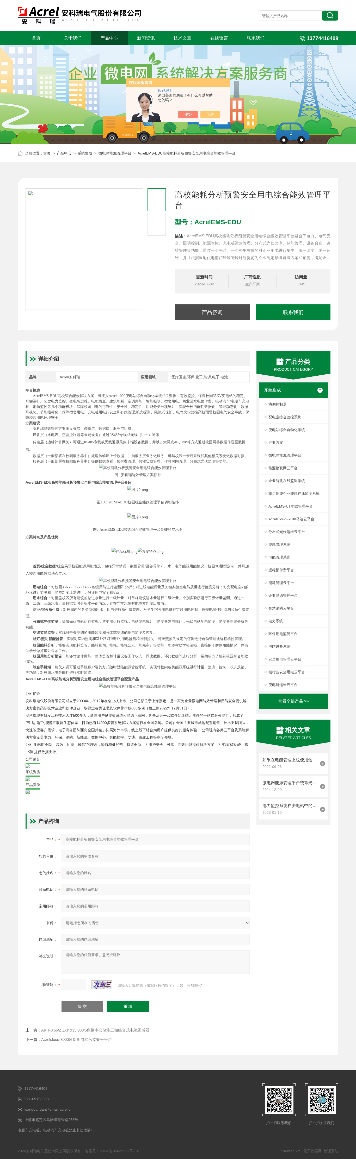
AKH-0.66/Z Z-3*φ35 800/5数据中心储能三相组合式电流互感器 (95, 1030)
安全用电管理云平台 (284, 659)
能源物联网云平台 (283, 468)
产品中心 (109, 38)
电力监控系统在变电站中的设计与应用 (289, 805)
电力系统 (275, 621)
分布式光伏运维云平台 (286, 532)
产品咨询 (212, 312)
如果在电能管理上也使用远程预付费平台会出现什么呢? (289, 760)
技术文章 (182, 38)
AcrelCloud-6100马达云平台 (291, 519)
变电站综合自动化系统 (286, 430)
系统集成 (85, 153)
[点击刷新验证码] (101, 984)
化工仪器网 (312, 1151)
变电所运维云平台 (283, 685)
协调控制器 (277, 404)
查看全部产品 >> (293, 701)
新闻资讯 (146, 38)
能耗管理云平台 (281, 583)
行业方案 (275, 442)
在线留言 (219, 38)
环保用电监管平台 (283, 634)
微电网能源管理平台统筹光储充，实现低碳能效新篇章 (289, 782)
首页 (36, 38)
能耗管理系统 (279, 544)
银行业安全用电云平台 (286, 672)
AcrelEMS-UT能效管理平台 (290, 506)
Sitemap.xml (291, 1151)
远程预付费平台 (281, 570)
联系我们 (256, 38)
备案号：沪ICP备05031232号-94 (112, 1151)
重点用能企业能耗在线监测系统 (294, 493)
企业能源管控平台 (283, 595)
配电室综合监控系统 (284, 417)
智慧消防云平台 (281, 608)
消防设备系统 (279, 646)
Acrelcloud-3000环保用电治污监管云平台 (76, 1039)
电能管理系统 (279, 557)
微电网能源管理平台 (115, 153)
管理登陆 (331, 1151)
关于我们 (73, 38)
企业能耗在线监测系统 (286, 481)
